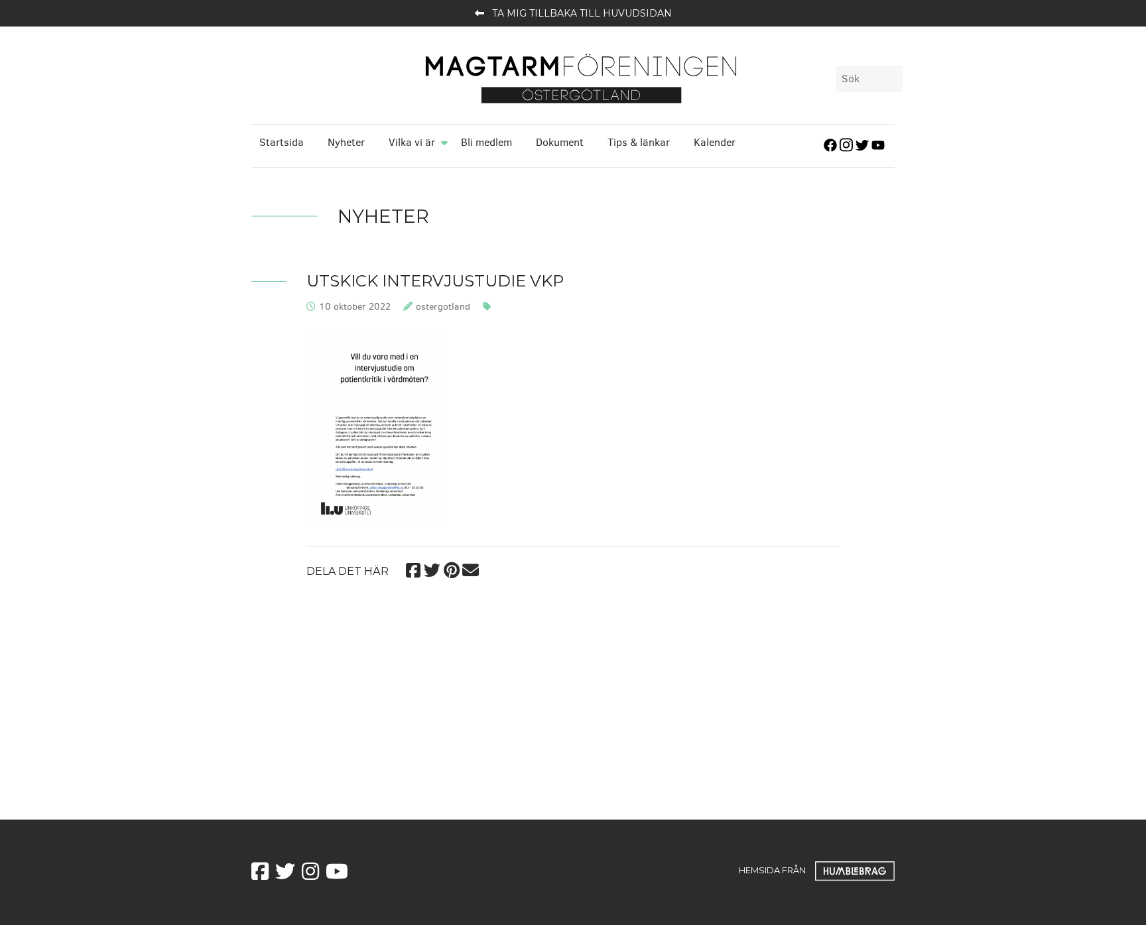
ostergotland (443, 306)
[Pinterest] (451, 568)
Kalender (714, 142)
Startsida (281, 142)
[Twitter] (432, 568)
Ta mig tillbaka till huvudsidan (582, 13)
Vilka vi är (412, 142)
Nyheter (346, 142)
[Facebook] (413, 568)
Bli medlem (486, 142)
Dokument (560, 142)
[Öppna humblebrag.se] (855, 869)
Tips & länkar (638, 142)
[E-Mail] (470, 568)
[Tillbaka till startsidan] (581, 77)
